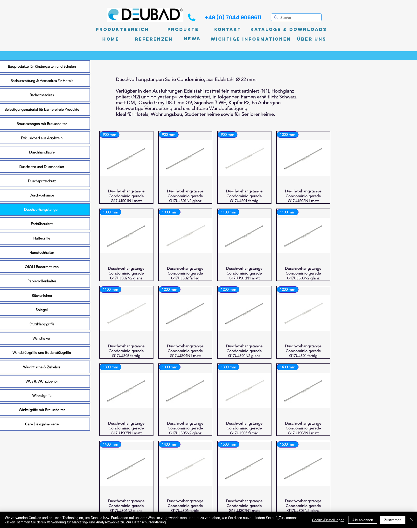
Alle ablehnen (362, 519)
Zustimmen (392, 519)
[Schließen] (411, 519)
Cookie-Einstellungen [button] (328, 519)
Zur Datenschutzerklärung (146, 522)
